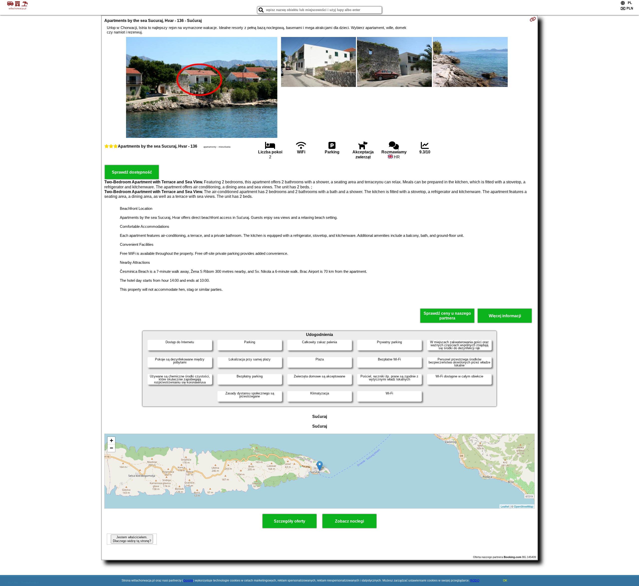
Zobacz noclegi (349, 521)
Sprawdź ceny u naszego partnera (447, 315)
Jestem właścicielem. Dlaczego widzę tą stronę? (132, 539)
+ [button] (111, 440)
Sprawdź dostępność (132, 172)
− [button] (111, 448)
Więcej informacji (505, 316)
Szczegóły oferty (289, 521)
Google (188, 580)
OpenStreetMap (523, 506)
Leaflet (505, 506)
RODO (474, 580)
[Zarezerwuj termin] (533, 19)
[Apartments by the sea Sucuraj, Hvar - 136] (201, 88)
